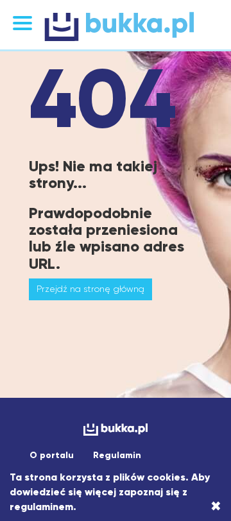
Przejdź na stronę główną (90, 289)
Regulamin (117, 455)
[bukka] (115, 26)
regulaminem (41, 506)
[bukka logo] (115, 429)
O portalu (52, 455)
